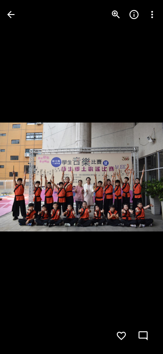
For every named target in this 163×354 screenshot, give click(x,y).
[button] (25, 177)
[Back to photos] (11, 14)
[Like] (121, 335)
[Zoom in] (116, 14)
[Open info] (134, 14)
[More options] (152, 14)
